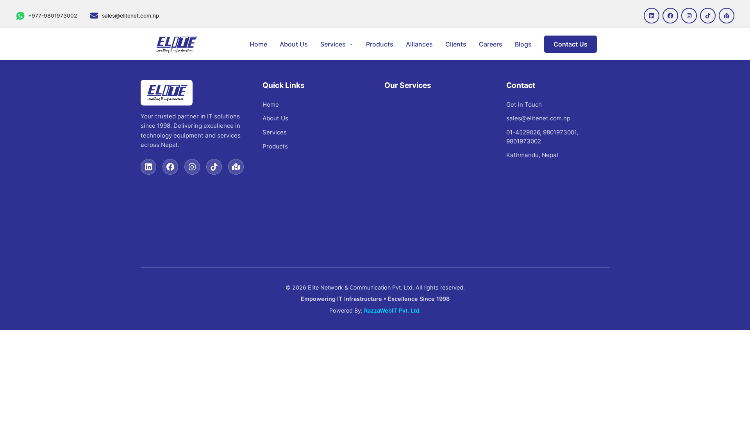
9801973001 (560, 132)
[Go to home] (176, 44)
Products (379, 44)
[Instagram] (192, 167)
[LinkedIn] (148, 167)
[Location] (236, 167)
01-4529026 (523, 132)
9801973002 (523, 141)
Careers (490, 44)
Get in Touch (524, 104)
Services (333, 44)
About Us (294, 44)
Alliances (419, 44)
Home (258, 44)
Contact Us (571, 44)
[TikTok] (214, 167)
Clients (455, 44)
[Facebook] (170, 167)
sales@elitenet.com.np (538, 118)
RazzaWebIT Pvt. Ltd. (392, 310)
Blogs (523, 44)
